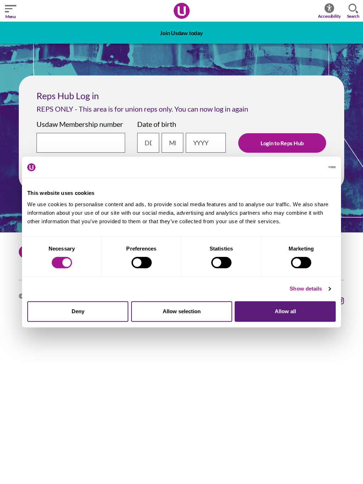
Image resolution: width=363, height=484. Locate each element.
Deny (78, 311)
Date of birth (156, 124)
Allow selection (182, 311)
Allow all (285, 311)
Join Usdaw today (181, 32)
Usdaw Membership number (80, 124)
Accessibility (329, 16)
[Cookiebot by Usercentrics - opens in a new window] (305, 167)
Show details (306, 289)
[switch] (142, 262)
